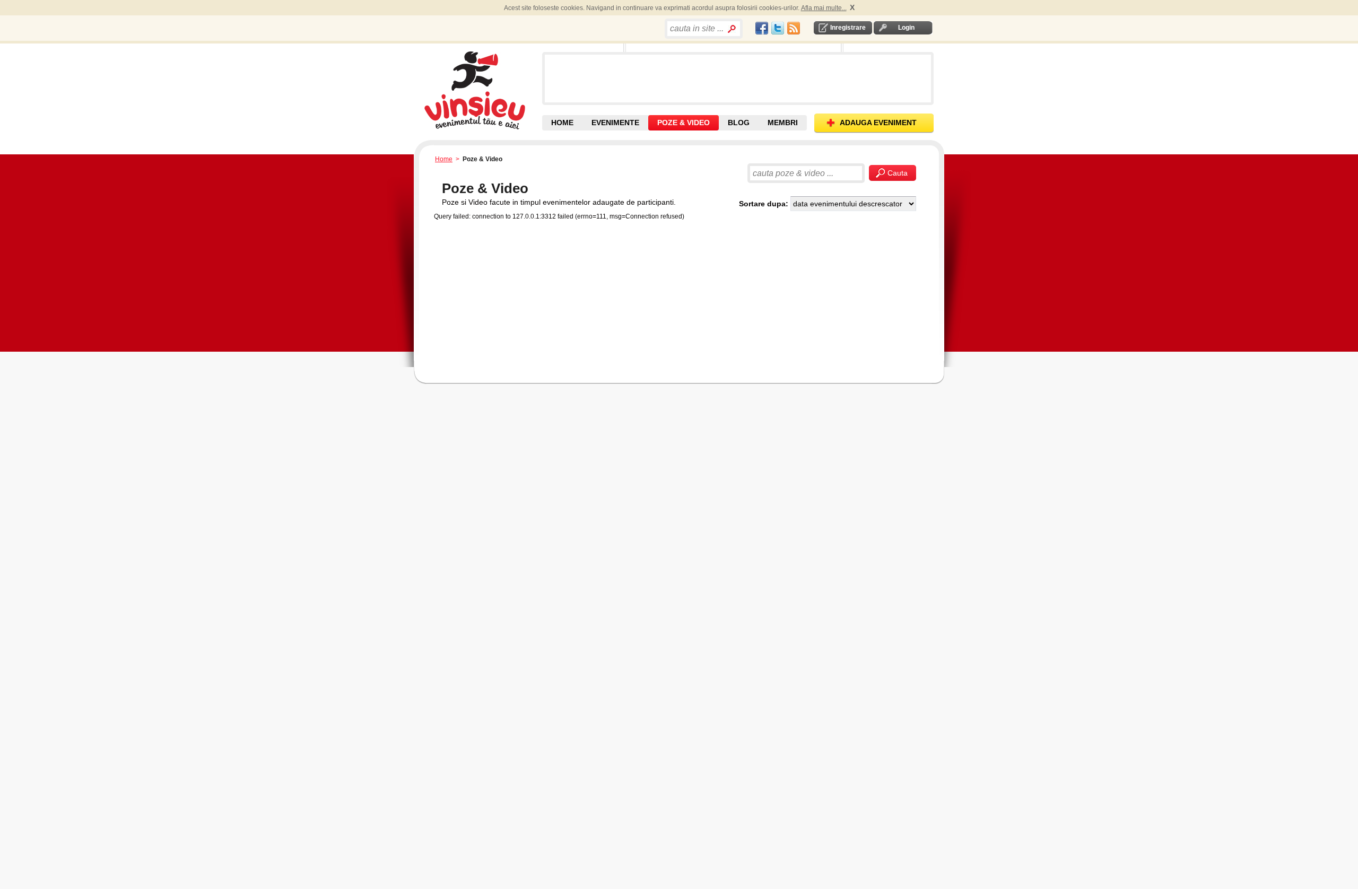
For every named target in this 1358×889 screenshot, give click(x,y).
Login (906, 27)
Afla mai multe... (824, 8)
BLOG (739, 122)
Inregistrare (848, 27)
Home (443, 159)
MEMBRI (783, 122)
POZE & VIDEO (683, 122)
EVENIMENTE (615, 122)
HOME (562, 122)
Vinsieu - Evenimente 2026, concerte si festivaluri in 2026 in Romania (481, 90)
